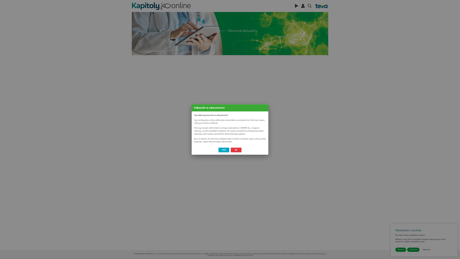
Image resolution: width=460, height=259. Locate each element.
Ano (224, 150)
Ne (236, 150)
